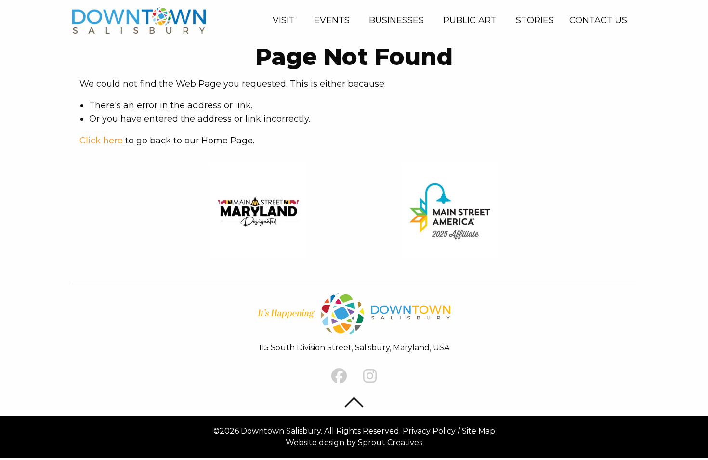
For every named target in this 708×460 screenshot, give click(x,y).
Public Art (470, 20)
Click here (101, 140)
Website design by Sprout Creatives (354, 442)
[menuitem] (285, 20)
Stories (535, 20)
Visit (284, 20)
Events (332, 20)
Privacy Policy (429, 430)
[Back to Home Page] (139, 19)
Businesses (396, 20)
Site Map (478, 430)
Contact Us (598, 20)
